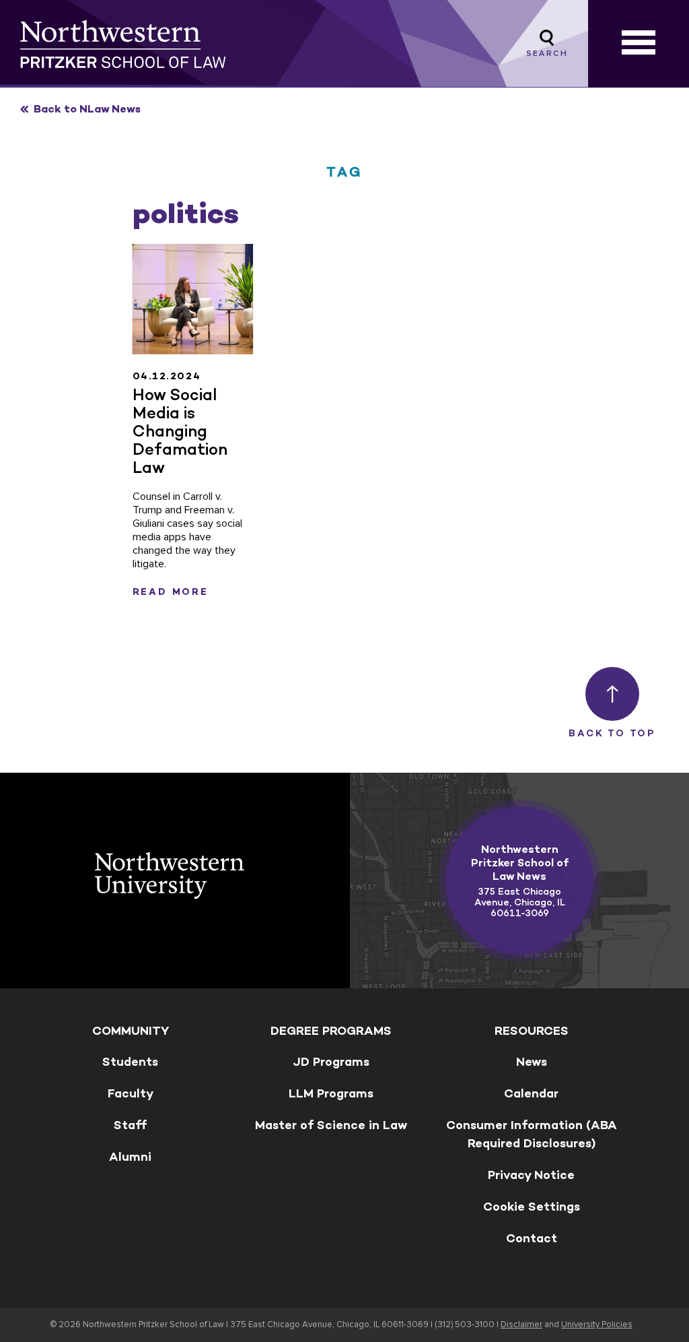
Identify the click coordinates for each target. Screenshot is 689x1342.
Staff (130, 1125)
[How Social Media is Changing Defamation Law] (193, 299)
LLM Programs (331, 1093)
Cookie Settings (531, 1206)
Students (130, 1061)
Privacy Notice (531, 1175)
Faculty (130, 1093)
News (531, 1061)
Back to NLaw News (87, 108)
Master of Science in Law (331, 1125)
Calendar (531, 1093)
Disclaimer (521, 1324)
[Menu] (638, 44)
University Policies (596, 1324)
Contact (531, 1238)
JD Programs (331, 1061)
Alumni (130, 1156)
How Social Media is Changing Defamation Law (180, 431)
